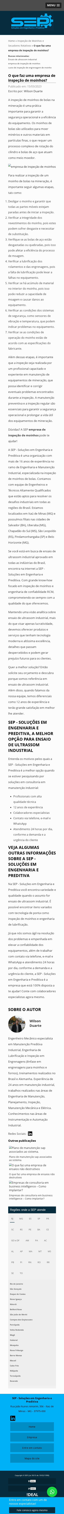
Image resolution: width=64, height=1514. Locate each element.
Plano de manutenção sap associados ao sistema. (30, 1158)
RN (29, 1262)
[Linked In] (12, 1417)
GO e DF (15, 1240)
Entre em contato (32, 1447)
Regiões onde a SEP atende (28, 1209)
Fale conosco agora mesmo (32, 1510)
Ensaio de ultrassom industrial (22, 59)
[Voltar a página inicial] (32, 21)
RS (21, 1229)
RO (39, 1262)
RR (48, 1262)
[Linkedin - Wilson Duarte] (30, 1133)
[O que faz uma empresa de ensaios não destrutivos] (32, 1168)
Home (32, 1426)
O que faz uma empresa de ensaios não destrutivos (32, 1176)
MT (40, 1251)
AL (12, 1251)
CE (47, 1229)
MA (30, 1251)
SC (12, 1229)
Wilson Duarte (33, 91)
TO (21, 1273)
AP (21, 1251)
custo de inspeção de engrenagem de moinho (30, 67)
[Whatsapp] (52, 1492)
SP (39, 1218)
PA (36, 1240)
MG (21, 1218)
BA (38, 1229)
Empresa (32, 1437)
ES (30, 1218)
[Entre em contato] (32, 166)
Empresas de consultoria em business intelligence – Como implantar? (31, 1197)
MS (49, 1251)
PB (12, 1262)
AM (27, 1240)
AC (45, 1240)
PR (47, 1218)
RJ (12, 1218)
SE (12, 1273)
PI (21, 1262)
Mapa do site (32, 1458)
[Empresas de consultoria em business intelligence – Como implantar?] (32, 1187)
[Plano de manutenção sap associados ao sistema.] (32, 1150)
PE (30, 1229)
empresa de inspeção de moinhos (24, 63)
